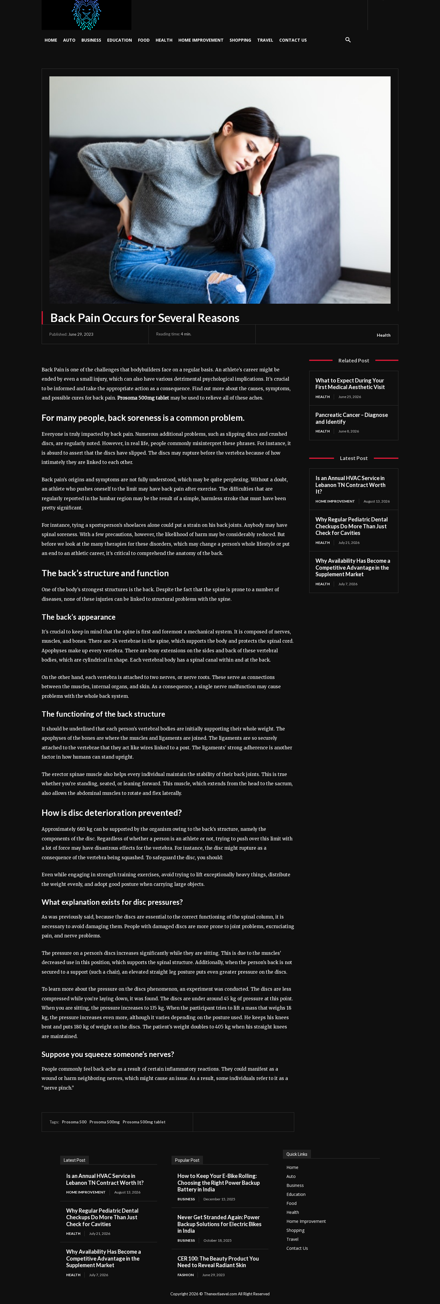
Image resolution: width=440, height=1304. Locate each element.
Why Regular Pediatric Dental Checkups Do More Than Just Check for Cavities (351, 526)
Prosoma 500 (74, 1122)
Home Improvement (335, 501)
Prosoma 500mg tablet (144, 1122)
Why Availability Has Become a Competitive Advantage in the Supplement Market (352, 567)
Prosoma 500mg (104, 1122)
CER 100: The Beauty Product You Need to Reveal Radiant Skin (218, 1262)
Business (186, 1199)
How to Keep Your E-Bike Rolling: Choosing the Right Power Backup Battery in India (218, 1183)
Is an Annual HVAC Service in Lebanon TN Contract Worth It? (350, 485)
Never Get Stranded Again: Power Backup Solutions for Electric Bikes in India (219, 1224)
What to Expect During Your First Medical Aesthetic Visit (350, 384)
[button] (348, 40)
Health (384, 335)
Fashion (185, 1275)
